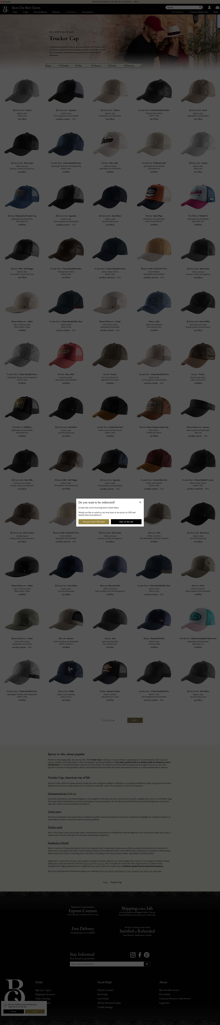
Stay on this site (126, 521)
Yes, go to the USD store (94, 521)
